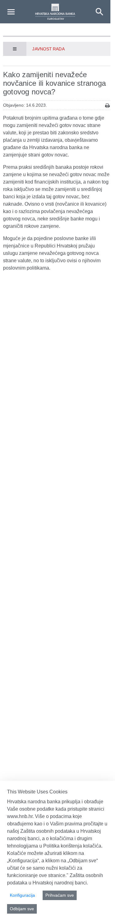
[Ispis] (107, 105)
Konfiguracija (22, 895)
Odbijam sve (22, 908)
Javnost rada (48, 48)
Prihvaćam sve (59, 895)
